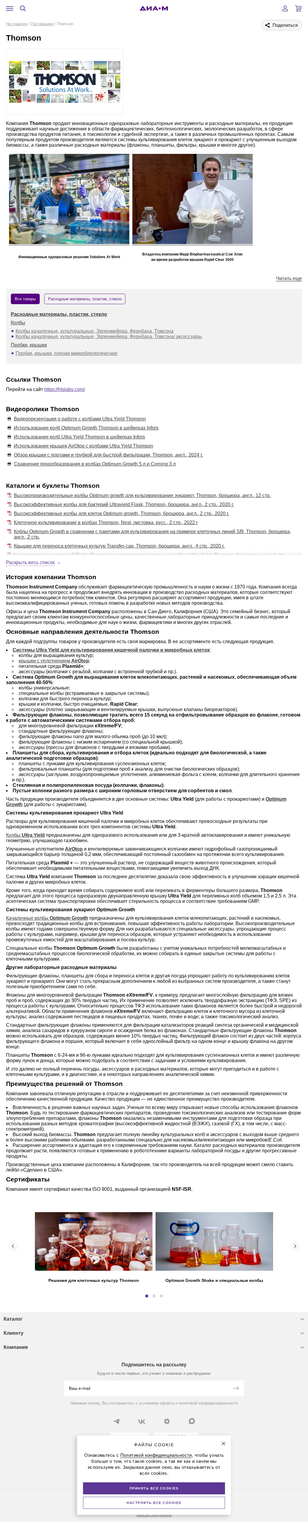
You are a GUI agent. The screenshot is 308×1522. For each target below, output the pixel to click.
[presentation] (13, 1246)
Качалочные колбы (28, 918)
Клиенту (13, 1333)
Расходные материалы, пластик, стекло (59, 314)
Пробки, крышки (29, 344)
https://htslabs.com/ (64, 389)
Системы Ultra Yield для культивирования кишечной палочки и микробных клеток (111, 650)
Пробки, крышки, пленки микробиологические (67, 353)
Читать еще (289, 278)
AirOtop (80, 660)
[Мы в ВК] (141, 1421)
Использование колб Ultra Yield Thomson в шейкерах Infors (79, 436)
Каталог (13, 1319)
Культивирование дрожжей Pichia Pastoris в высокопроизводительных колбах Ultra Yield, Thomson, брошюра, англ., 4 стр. (149, 555)
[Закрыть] (223, 1443)
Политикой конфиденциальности (156, 1455)
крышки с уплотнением (45, 660)
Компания (16, 1347)
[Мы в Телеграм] (116, 1421)
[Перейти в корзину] (298, 8)
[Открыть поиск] (22, 8)
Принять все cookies (154, 1488)
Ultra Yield (33, 835)
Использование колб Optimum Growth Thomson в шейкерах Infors (86, 427)
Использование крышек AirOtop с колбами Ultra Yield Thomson (83, 445)
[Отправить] (235, 1389)
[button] (146, 1296)
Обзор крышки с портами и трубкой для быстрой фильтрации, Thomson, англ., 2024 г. (108, 454)
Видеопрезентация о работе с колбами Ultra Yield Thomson (80, 418)
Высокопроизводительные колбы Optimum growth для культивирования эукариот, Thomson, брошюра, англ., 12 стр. (142, 495)
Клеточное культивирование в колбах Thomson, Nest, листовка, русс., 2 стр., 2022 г (106, 522)
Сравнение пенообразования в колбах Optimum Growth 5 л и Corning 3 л (95, 463)
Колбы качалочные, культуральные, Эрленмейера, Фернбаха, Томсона (95, 331)
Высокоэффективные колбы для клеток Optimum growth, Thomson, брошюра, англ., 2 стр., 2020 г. (121, 513)
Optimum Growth (69, 918)
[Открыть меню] (9, 8)
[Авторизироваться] (285, 8)
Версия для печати (154, 1515)
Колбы (18, 322)
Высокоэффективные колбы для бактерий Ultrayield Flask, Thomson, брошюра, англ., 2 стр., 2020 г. (124, 504)
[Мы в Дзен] (167, 1421)
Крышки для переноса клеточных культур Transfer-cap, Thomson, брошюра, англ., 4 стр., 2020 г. (119, 546)
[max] (192, 1421)
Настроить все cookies (154, 1503)
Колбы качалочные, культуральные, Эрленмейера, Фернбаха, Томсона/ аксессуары (109, 336)
